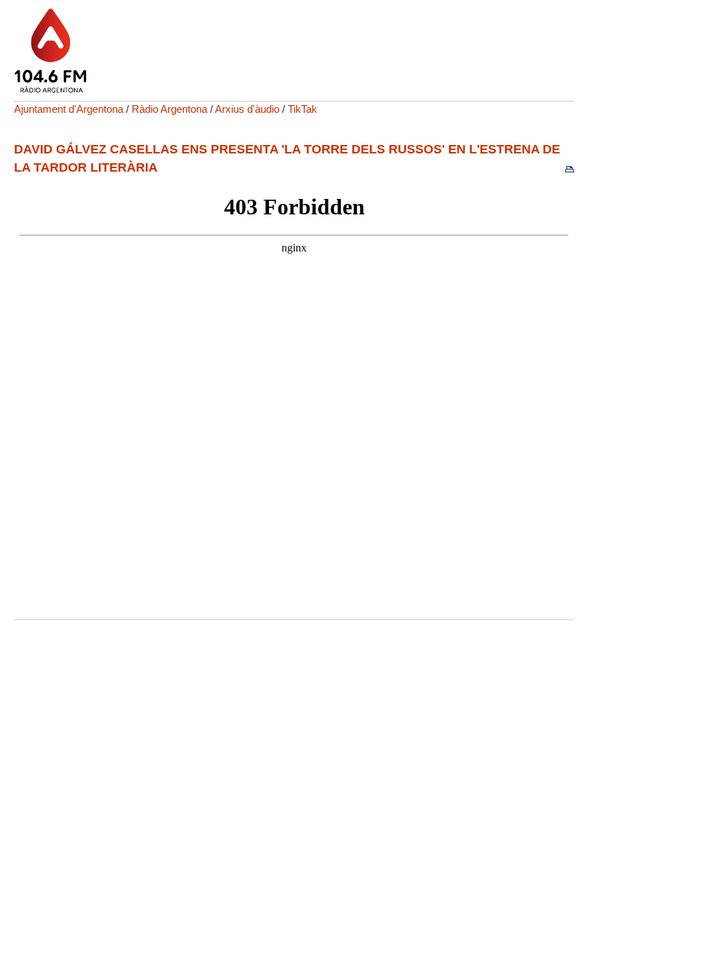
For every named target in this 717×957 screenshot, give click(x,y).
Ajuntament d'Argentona (68, 109)
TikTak (302, 109)
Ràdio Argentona (169, 109)
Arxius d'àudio (247, 109)
